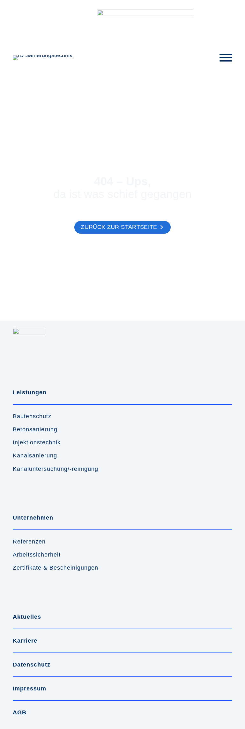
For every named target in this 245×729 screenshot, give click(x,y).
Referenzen (29, 541)
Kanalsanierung (35, 455)
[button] (122, 227)
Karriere (25, 641)
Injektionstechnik (37, 442)
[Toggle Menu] (225, 58)
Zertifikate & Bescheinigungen (55, 568)
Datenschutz (31, 664)
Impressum (29, 688)
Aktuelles (27, 617)
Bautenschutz (32, 416)
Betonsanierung (35, 429)
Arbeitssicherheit (37, 554)
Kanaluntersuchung (40, 469)
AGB (19, 712)
